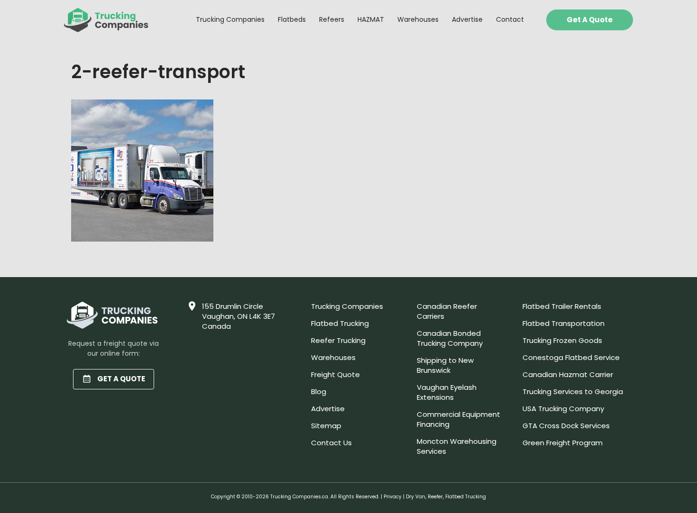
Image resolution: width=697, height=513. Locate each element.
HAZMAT (371, 19)
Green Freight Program (563, 443)
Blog (318, 391)
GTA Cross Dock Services (566, 426)
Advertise (467, 19)
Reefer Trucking (338, 340)
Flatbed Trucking (340, 323)
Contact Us (331, 443)
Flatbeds (292, 19)
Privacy (393, 496)
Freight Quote (335, 374)
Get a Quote (590, 20)
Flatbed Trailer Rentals (562, 306)
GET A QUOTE (121, 379)
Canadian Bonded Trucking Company (450, 338)
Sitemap (326, 426)
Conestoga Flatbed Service (571, 357)
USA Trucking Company (563, 409)
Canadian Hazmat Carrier (568, 374)
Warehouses (418, 19)
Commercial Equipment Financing (458, 419)
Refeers (331, 19)
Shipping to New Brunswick (445, 365)
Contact (510, 19)
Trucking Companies (230, 19)
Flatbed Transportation (564, 323)
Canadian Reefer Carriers (447, 311)
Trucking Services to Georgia (573, 391)
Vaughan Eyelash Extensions (447, 392)
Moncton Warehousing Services (456, 446)
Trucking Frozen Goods (562, 340)
